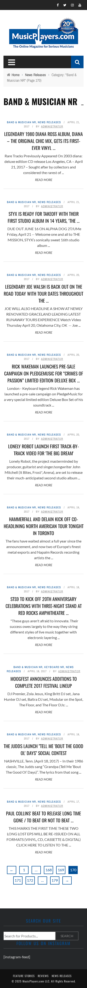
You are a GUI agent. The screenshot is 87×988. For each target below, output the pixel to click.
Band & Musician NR (21, 122)
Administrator (52, 126)
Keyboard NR (54, 667)
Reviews (43, 976)
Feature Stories (24, 976)
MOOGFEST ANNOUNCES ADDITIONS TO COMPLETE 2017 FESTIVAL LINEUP (43, 682)
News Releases (49, 122)
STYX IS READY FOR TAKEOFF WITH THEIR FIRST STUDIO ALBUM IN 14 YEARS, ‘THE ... (44, 217)
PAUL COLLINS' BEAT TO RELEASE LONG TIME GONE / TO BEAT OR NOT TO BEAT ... (43, 817)
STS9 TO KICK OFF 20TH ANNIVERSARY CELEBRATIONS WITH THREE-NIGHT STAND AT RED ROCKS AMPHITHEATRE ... (44, 605)
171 (18, 880)
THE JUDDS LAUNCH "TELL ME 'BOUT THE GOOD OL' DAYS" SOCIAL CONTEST (43, 749)
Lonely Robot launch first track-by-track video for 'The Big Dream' (43, 450)
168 (48, 870)
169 (61, 870)
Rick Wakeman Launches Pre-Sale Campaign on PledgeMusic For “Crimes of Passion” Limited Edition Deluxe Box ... (43, 373)
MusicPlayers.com (33, 981)
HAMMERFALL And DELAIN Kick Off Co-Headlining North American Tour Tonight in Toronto (44, 526)
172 (30, 880)
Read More (43, 180)
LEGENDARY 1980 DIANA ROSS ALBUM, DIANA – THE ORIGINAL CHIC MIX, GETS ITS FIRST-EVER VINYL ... (43, 140)
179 (55, 880)
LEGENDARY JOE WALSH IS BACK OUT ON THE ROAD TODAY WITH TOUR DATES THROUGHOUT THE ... (43, 293)
